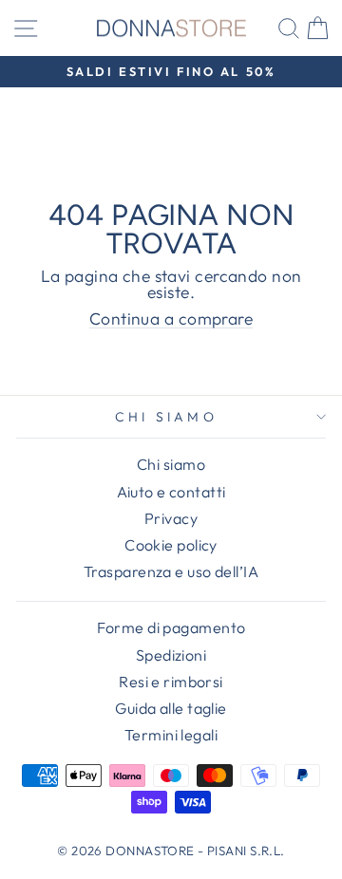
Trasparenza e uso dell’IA (171, 571)
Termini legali (171, 734)
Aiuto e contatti (171, 491)
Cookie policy (171, 544)
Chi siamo (171, 464)
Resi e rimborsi (171, 681)
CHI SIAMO (166, 416)
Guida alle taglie (170, 708)
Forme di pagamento (171, 627)
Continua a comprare (171, 319)
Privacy (171, 518)
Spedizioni (171, 654)
